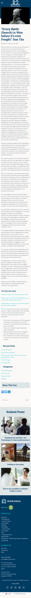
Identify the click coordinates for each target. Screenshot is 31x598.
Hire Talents (4, 531)
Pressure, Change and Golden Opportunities (14, 294)
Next (26, 400)
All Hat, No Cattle (6, 350)
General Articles (6, 376)
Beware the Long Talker (8, 352)
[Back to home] (15, 3)
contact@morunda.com (8, 559)
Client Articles (5, 373)
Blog (2, 552)
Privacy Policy (15, 583)
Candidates (4, 527)
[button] (2, 3)
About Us (4, 517)
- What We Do (5, 519)
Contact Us (4, 550)
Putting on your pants (15, 464)
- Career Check (5, 529)
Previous (5, 400)
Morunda (4, 309)
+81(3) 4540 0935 (6, 557)
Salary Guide (5, 536)
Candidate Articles (6, 370)
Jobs (2, 532)
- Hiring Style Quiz (6, 534)
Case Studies (5, 523)
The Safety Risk (5, 362)
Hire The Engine (6, 360)
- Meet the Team (6, 521)
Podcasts (3, 379)
